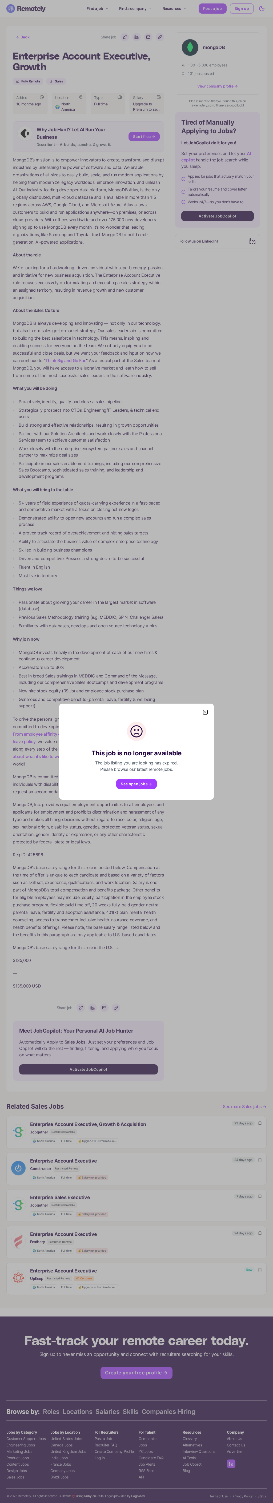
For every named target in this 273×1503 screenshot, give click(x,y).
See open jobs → (136, 784)
